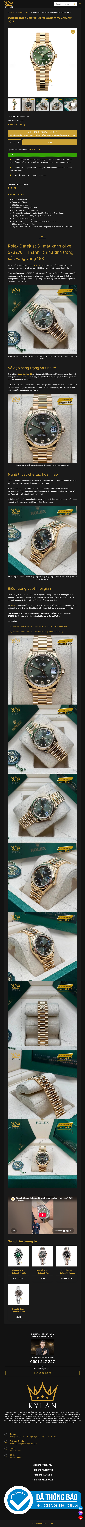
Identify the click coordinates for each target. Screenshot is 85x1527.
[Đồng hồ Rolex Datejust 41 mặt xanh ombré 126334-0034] (18, 1256)
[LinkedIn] (15, 188)
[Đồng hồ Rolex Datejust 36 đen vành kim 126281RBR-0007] (66, 1256)
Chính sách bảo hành (42, 1475)
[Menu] (80, 4)
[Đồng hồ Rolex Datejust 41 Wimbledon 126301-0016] (42, 1256)
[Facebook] (8, 188)
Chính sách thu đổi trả (42, 1465)
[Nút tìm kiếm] (75, 4)
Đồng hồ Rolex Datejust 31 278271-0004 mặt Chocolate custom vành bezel (37, 626)
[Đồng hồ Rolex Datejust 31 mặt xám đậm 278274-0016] (18, 1294)
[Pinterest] (12, 188)
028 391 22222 (16, 1458)
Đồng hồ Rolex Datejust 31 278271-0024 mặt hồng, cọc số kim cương (35, 632)
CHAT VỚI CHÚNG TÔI (42, 1373)
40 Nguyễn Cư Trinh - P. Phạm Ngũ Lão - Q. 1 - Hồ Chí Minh (33, 1437)
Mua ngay (49, 142)
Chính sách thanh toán (42, 1480)
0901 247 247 (35, 149)
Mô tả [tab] (43, 236)
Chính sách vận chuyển (42, 1470)
